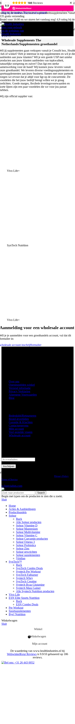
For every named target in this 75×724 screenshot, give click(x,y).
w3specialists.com (11, 485)
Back (19, 518)
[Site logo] (13, 37)
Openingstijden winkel (22, 384)
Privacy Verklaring (19, 391)
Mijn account (16, 428)
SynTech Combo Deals (29, 568)
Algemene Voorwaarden (23, 394)
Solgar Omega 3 (25, 541)
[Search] (67, 29)
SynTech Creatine (26, 581)
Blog (11, 397)
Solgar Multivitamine (28, 532)
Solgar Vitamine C (26, 535)
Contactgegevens (18, 425)
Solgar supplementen (28, 555)
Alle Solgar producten (28, 522)
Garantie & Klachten (21, 422)
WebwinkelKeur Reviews (22, 654)
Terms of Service (9, 479)
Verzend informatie (20, 388)
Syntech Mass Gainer (28, 588)
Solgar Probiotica (26, 545)
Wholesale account (19, 435)
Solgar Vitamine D (27, 525)
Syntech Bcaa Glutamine (30, 584)
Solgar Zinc (22, 548)
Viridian (20, 558)
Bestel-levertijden (19, 418)
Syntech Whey (24, 578)
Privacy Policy (61, 476)
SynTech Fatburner (27, 574)
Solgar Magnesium (27, 528)
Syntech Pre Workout (28, 571)
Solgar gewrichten (26, 551)
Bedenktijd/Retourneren (22, 415)
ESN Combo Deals (27, 604)
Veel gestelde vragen (20, 432)
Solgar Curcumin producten (32, 538)
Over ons (14, 381)
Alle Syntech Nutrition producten (35, 591)
